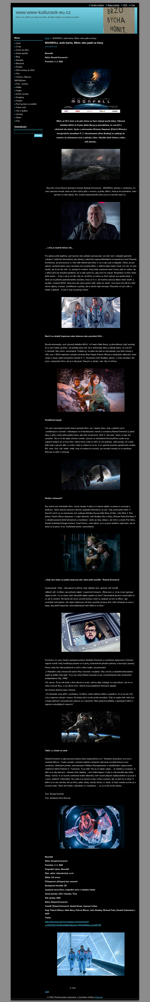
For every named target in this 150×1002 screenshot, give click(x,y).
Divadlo (19, 67)
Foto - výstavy (22, 84)
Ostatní (19, 101)
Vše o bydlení (22, 111)
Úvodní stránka (97, 5)
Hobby (18, 87)
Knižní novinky (22, 94)
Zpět (47, 992)
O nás (18, 47)
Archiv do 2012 (22, 50)
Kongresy (20, 97)
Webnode (99, 997)
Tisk (133, 5)
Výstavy (19, 114)
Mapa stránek (113, 5)
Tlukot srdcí (21, 107)
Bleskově (20, 63)
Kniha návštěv (22, 53)
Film (18, 74)
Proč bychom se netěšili (26, 104)
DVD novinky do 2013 (25, 70)
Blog (18, 57)
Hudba (18, 90)
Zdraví (18, 117)
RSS (125, 5)
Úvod (47, 38)
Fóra (18, 121)
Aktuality (19, 60)
